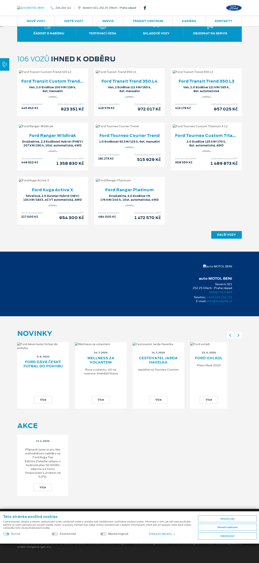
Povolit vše (228, 518)
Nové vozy (36, 21)
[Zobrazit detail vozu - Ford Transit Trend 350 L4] (123, 68)
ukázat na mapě (220, 292)
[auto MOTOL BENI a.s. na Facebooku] (146, 8)
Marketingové (118, 534)
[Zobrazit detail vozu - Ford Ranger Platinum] (123, 176)
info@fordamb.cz (219, 301)
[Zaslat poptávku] (59, 68)
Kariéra (189, 21)
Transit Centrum (148, 21)
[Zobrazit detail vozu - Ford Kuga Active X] (46, 176)
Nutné (15, 534)
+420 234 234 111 (219, 297)
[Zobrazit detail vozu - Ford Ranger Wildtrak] (46, 122)
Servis (108, 21)
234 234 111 (63, 8)
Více (43, 400)
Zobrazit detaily (161, 534)
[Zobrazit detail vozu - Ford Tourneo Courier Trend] (123, 122)
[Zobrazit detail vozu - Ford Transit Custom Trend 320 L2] (46, 68)
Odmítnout (227, 536)
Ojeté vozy (73, 21)
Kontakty (223, 21)
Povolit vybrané (227, 527)
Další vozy (226, 235)
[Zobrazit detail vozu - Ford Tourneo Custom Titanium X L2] (200, 122)
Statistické (68, 534)
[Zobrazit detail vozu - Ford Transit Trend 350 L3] (200, 68)
